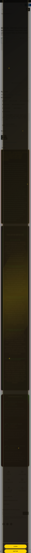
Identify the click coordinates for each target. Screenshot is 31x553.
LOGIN (15, 546)
